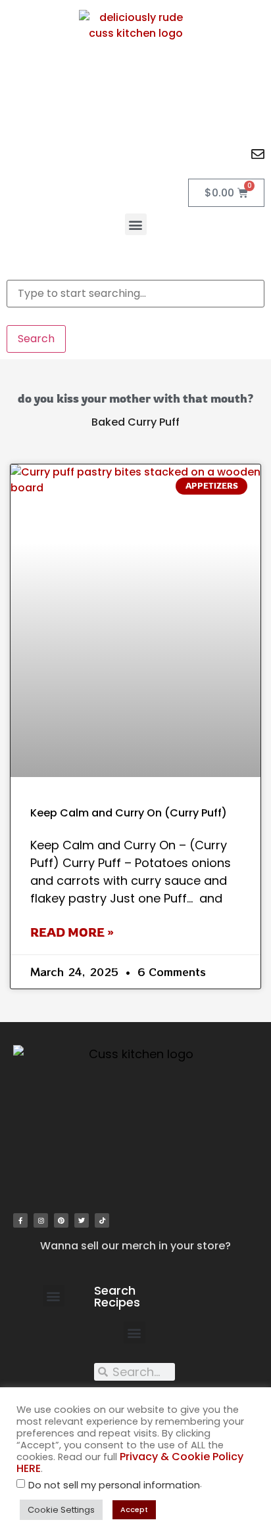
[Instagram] (41, 1220)
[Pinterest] (61, 1220)
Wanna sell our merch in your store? (135, 1245)
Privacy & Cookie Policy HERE (129, 1462)
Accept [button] (134, 1509)
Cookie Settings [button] (61, 1510)
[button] (136, 224)
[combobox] (135, 293)
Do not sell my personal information (114, 1485)
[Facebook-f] (20, 1220)
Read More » (72, 932)
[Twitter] (81, 1220)
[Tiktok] (102, 1220)
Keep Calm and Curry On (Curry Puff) (128, 812)
